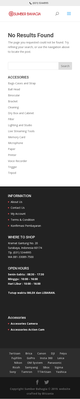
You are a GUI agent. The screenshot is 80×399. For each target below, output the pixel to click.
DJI (53, 353)
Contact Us (18, 207)
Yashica (61, 372)
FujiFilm (16, 358)
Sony (13, 372)
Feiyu (63, 353)
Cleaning (13, 107)
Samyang (31, 367)
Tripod (12, 173)
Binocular (14, 95)
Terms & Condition (23, 219)
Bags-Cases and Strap (22, 83)
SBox (46, 367)
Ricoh (16, 367)
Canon (41, 353)
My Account (18, 213)
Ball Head (14, 89)
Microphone (15, 143)
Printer (12, 155)
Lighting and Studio (20, 125)
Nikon (18, 363)
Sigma (59, 367)
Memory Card (16, 137)
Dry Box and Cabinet (21, 113)
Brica (28, 353)
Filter (11, 119)
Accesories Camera (24, 323)
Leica (60, 358)
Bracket (13, 101)
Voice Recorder (17, 161)
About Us (16, 202)
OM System (35, 363)
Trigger (12, 167)
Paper (11, 149)
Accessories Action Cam (27, 329)
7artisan (14, 353)
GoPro (31, 358)
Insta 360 (46, 358)
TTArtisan (44, 372)
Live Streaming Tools (21, 131)
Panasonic (55, 363)
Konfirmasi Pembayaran (26, 226)
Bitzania (48, 393)
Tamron (26, 372)
